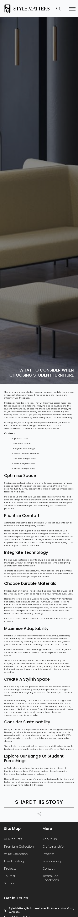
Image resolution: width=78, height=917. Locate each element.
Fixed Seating (14, 861)
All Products (13, 839)
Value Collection (16, 854)
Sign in (9, 883)
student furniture (13, 408)
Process (48, 854)
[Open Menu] (72, 8)
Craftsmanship (53, 846)
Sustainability (52, 861)
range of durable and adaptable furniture (47, 779)
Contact (48, 868)
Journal (9, 876)
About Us (49, 839)
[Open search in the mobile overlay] (58, 9)
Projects (10, 868)
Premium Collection (19, 846)
